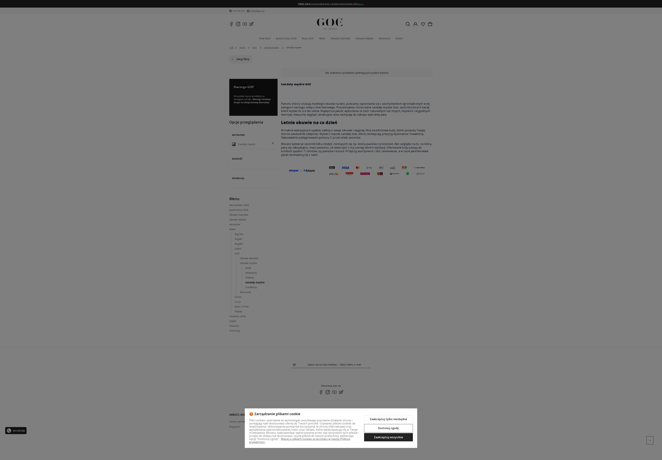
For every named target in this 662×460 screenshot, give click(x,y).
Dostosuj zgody (388, 428)
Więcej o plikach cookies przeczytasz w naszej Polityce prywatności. (299, 440)
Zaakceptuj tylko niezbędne (388, 419)
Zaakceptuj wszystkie (388, 437)
